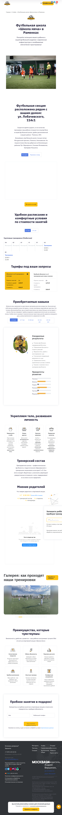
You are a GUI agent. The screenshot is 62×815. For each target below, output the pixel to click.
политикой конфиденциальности (38, 806)
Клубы (14, 12)
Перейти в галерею (51, 577)
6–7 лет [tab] (22, 320)
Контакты (53, 748)
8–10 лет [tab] (31, 320)
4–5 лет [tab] (14, 320)
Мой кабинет (45, 3)
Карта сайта (54, 753)
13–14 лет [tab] (48, 320)
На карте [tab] (24, 155)
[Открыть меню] (56, 3)
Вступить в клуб (31, 204)
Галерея (34, 750)
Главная (8, 12)
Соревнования (45, 748)
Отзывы (52, 745)
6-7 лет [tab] (28, 230)
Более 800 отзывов (36, 495)
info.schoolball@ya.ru (11, 759)
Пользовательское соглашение (14, 782)
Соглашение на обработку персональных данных (12, 778)
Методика (35, 745)
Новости (53, 750)
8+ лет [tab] (34, 230)
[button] (13, 72)
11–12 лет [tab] (40, 320)
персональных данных (47, 728)
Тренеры (35, 748)
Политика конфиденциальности (14, 776)
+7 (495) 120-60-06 (10, 752)
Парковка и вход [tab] (35, 155)
